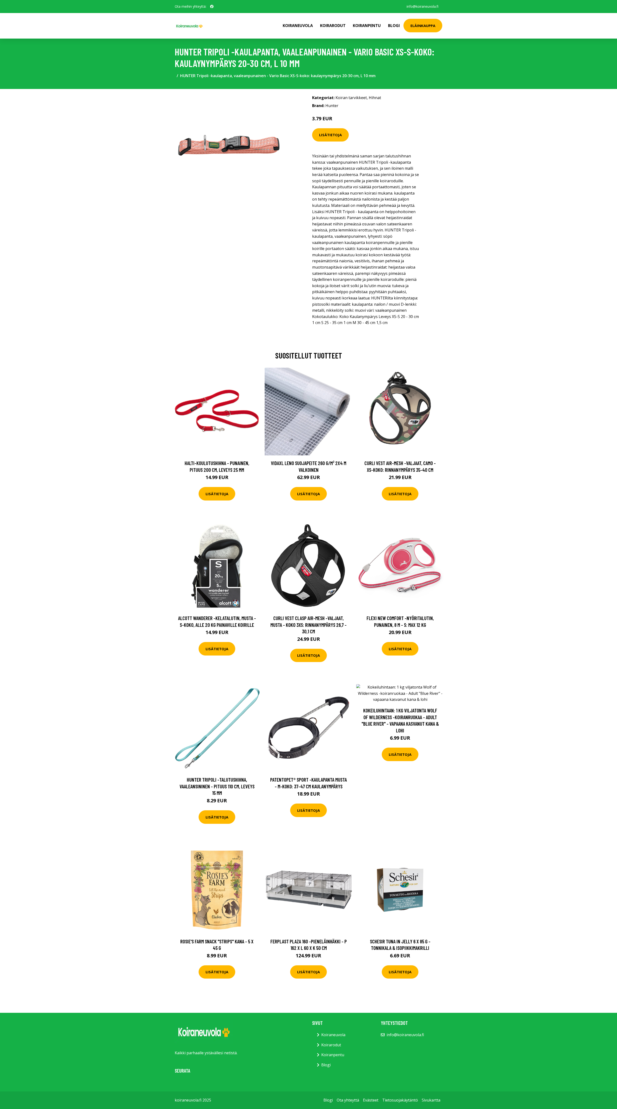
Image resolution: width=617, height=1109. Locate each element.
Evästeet (370, 1100)
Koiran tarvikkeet (351, 97)
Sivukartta (431, 1100)
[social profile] (211, 6)
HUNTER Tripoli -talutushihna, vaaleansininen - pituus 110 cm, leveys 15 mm (217, 786)
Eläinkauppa (422, 25)
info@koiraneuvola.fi (422, 6)
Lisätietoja (330, 134)
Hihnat (375, 97)
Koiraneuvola (298, 25)
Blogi (394, 25)
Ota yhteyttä (348, 1100)
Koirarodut (333, 25)
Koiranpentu (367, 25)
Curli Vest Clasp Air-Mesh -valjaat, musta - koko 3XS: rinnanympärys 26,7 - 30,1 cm (308, 624)
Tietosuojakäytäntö (400, 1100)
